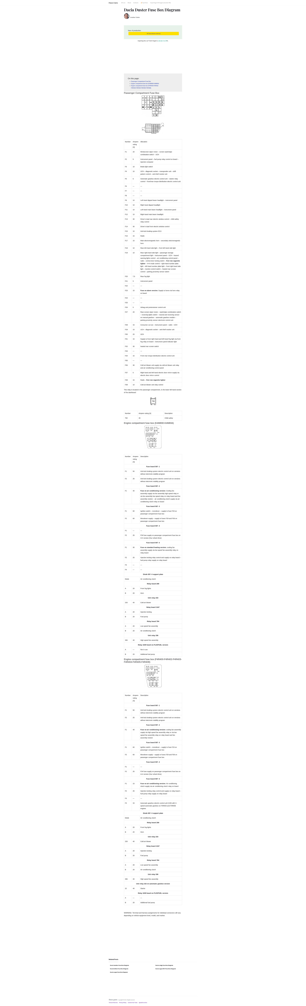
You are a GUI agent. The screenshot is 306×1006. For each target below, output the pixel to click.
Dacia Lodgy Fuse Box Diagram (164, 965)
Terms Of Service (113, 1002)
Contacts (135, 3)
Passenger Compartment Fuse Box (141, 81)
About (129, 3)
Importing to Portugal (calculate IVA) (160, 3)
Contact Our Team (132, 1002)
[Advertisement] (153, 58)
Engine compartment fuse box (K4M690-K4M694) (145, 83)
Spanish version (143, 1002)
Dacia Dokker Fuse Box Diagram (119, 968)
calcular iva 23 (162, 41)
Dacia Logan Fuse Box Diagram (119, 972)
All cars (123, 3)
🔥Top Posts (144, 3)
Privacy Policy (123, 1002)
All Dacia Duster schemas (153, 33)
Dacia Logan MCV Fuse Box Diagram (165, 968)
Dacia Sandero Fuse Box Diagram (119, 965)
